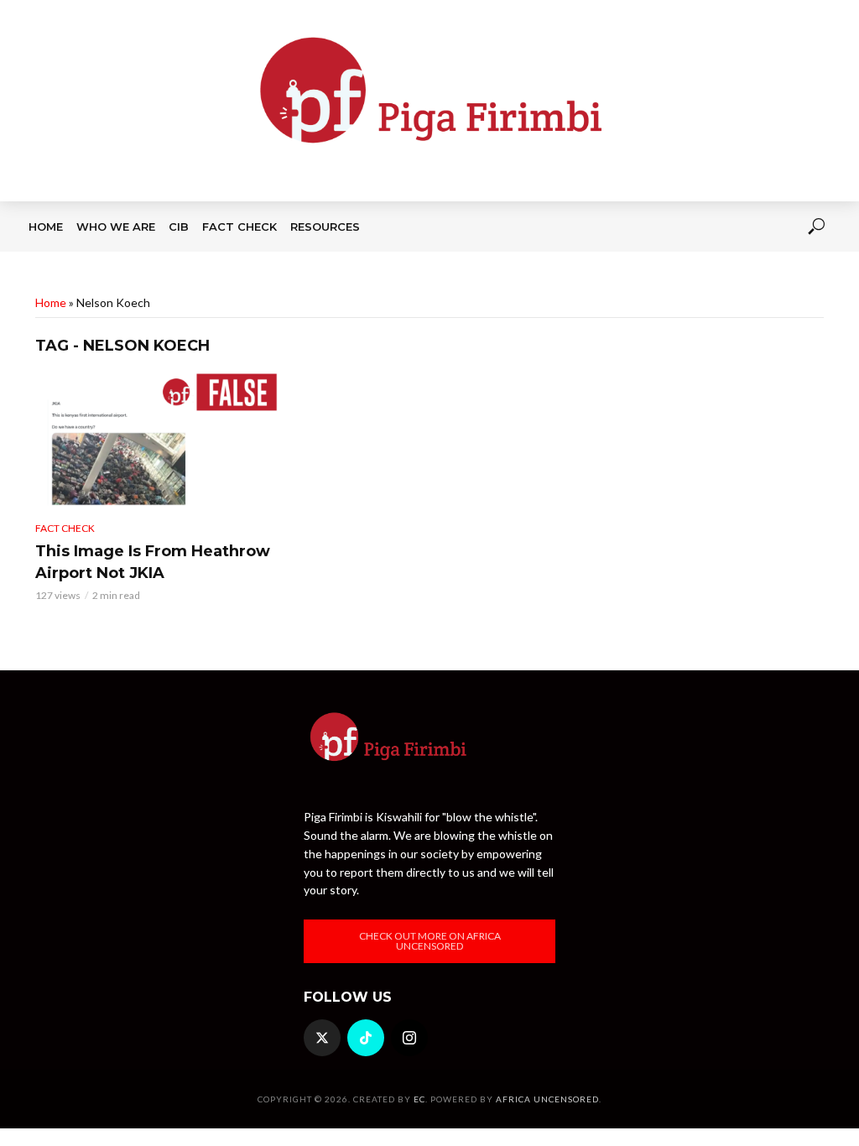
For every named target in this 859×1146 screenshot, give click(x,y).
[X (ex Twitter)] (322, 1037)
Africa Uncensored (547, 1099)
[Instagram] (409, 1037)
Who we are (115, 226)
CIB (179, 226)
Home (46, 226)
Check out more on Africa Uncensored (430, 941)
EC (419, 1099)
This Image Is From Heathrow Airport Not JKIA (152, 562)
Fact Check (239, 226)
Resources (325, 226)
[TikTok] (365, 1037)
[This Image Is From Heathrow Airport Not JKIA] (156, 440)
